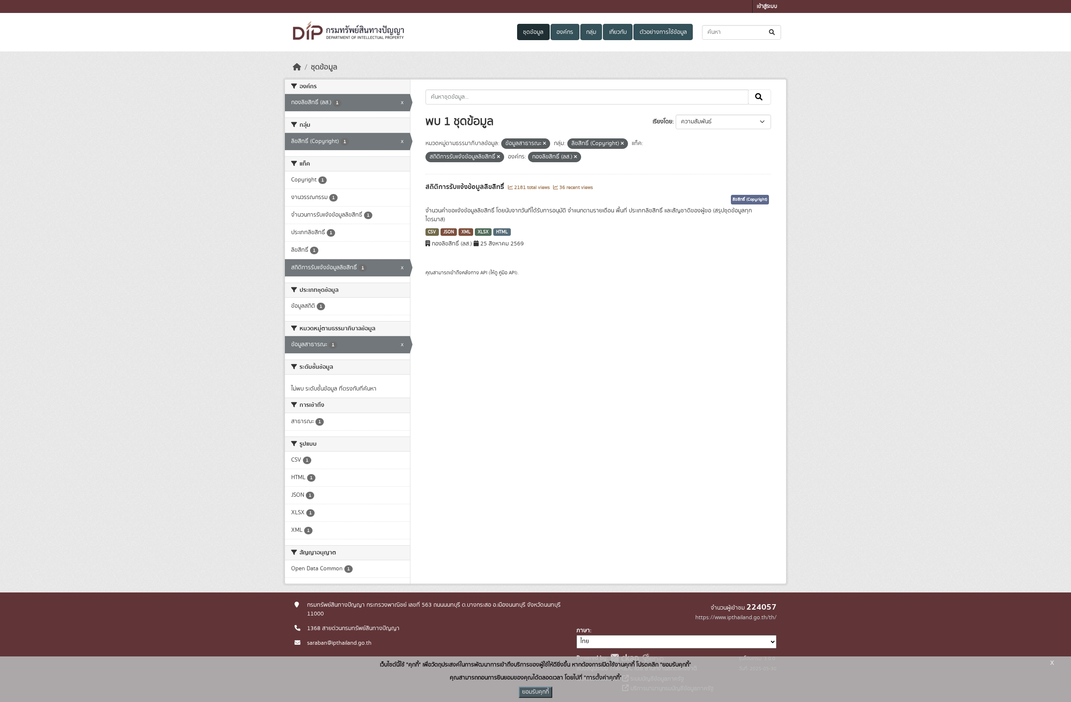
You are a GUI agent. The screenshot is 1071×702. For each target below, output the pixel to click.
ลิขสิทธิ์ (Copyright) (750, 199)
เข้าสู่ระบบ (767, 6)
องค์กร (564, 32)
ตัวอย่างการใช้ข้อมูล (663, 32)
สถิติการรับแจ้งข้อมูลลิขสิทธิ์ (465, 186)
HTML (502, 232)
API (483, 272)
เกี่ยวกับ (618, 32)
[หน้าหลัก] (297, 67)
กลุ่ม (591, 32)
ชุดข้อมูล (533, 32)
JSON (448, 232)
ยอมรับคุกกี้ (535, 692)
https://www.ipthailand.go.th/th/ (735, 617)
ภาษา (583, 630)
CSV (432, 232)
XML (466, 232)
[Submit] (772, 32)
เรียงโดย (662, 121)
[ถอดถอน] (544, 143)
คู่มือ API (507, 272)
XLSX (483, 232)
